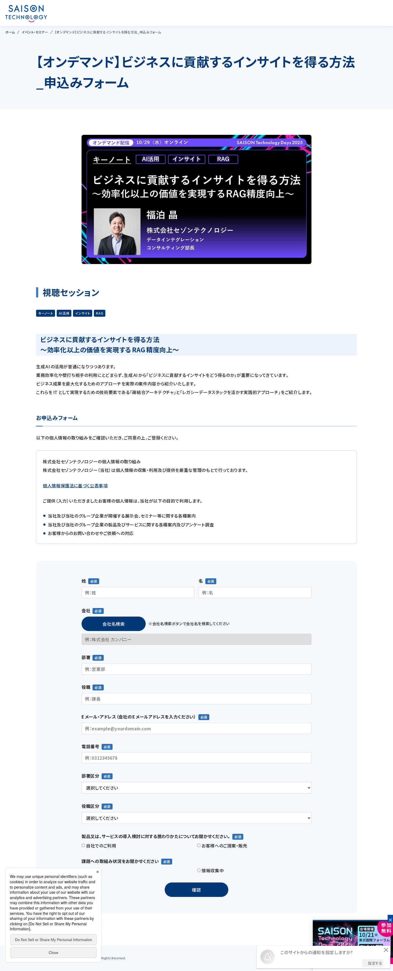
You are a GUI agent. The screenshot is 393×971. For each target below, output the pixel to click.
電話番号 (90, 746)
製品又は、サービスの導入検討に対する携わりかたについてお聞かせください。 (156, 836)
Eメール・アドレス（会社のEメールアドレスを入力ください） (139, 716)
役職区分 (90, 806)
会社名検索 (113, 624)
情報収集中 (213, 870)
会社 (86, 610)
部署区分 (90, 776)
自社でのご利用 (101, 845)
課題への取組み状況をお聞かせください (120, 861)
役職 (86, 687)
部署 (86, 657)
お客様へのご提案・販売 (224, 845)
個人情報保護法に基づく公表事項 (75, 485)
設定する (375, 963)
